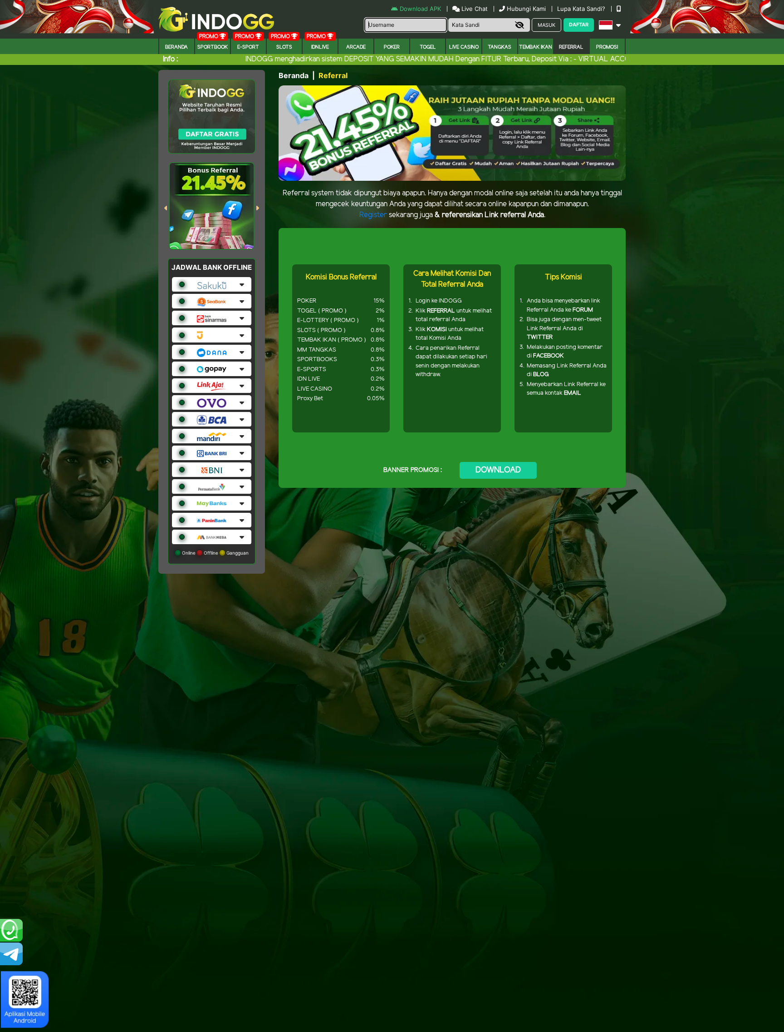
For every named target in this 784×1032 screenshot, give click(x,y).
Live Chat (474, 8)
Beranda (176, 47)
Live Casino (464, 47)
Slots (284, 47)
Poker (392, 47)
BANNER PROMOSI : (412, 470)
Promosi (607, 47)
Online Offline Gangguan (215, 553)
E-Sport (248, 47)
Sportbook (212, 47)
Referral (571, 47)
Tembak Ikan (535, 47)
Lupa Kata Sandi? (582, 8)
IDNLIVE (320, 47)
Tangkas (499, 47)
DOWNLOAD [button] (498, 470)
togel (428, 47)
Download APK (420, 8)
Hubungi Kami (526, 8)
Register (373, 215)
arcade (356, 47)
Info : (170, 59)
